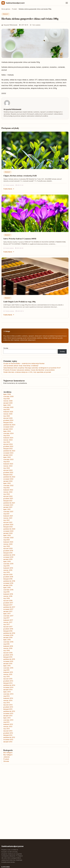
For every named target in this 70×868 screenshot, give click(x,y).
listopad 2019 (7, 553)
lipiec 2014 (7, 692)
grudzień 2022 (8, 472)
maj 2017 (6, 618)
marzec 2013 (7, 726)
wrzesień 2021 (8, 505)
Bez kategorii (7, 752)
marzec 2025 (7, 414)
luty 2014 (6, 703)
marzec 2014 (7, 700)
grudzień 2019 (8, 551)
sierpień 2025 (7, 403)
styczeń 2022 (7, 496)
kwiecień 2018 (8, 594)
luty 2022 (6, 494)
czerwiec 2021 (8, 511)
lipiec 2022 (7, 483)
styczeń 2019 (7, 574)
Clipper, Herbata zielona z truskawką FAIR (20, 175)
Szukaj (5, 348)
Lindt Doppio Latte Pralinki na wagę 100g (19, 301)
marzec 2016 (7, 648)
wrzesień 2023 (8, 453)
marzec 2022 (7, 492)
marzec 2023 (7, 466)
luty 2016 (6, 650)
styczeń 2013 (7, 731)
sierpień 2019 (7, 559)
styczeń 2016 (7, 653)
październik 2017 (9, 607)
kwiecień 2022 (8, 490)
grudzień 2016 (8, 629)
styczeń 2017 (7, 627)
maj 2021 (6, 514)
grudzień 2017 (8, 603)
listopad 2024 (8, 422)
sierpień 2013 (7, 716)
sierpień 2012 (7, 742)
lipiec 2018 (7, 587)
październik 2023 (9, 451)
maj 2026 (6, 399)
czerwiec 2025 (8, 407)
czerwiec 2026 (8, 396)
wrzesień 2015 (8, 661)
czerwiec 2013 (8, 720)
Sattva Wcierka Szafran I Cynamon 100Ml (19, 238)
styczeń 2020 (8, 548)
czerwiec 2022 (8, 485)
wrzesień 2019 (8, 557)
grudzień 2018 (8, 577)
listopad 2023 (7, 448)
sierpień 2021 (7, 507)
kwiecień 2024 (8, 438)
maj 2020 (6, 540)
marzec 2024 (8, 440)
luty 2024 (6, 442)
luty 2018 (6, 598)
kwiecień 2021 (8, 516)
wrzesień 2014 (8, 687)
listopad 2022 (7, 475)
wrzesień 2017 (8, 609)
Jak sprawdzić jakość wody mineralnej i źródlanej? (20, 366)
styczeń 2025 (7, 418)
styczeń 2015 (7, 679)
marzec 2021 (7, 518)
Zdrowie (6, 761)
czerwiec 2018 (8, 590)
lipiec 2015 (6, 666)
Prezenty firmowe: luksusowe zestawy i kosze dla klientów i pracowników (29, 370)
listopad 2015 (7, 657)
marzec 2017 (7, 622)
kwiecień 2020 (8, 542)
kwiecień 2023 (8, 464)
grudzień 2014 (8, 681)
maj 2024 (6, 435)
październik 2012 (9, 737)
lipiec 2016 (7, 640)
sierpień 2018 (7, 585)
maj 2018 (6, 592)
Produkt (6, 14)
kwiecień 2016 (8, 646)
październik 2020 (9, 529)
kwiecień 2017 (8, 620)
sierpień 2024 (8, 429)
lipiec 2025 (7, 405)
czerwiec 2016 (8, 642)
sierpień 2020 (8, 533)
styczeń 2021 (7, 522)
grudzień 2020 (8, 524)
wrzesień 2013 (8, 713)
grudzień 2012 (8, 733)
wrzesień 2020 (8, 531)
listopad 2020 (8, 527)
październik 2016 (9, 633)
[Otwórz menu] (67, 3)
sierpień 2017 (7, 611)
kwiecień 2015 (8, 672)
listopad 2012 (7, 735)
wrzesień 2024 (8, 427)
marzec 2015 (7, 674)
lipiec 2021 (6, 509)
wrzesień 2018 (8, 583)
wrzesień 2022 (8, 479)
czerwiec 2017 (8, 616)
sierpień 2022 (7, 481)
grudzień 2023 (8, 446)
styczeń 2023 (7, 470)
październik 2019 (9, 555)
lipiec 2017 (7, 613)
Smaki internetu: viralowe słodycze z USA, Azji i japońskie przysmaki (27, 372)
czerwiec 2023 (8, 459)
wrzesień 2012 (8, 739)
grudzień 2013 (8, 707)
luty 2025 (6, 416)
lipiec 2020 (7, 535)
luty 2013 (6, 729)
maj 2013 (6, 722)
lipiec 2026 (7, 394)
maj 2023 (6, 461)
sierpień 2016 (7, 637)
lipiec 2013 (6, 718)
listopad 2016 (7, 631)
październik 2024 (9, 425)
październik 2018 (9, 581)
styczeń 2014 (7, 705)
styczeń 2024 (8, 444)
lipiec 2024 (7, 431)
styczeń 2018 (7, 600)
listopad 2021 (7, 501)
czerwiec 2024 (8, 433)
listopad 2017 (7, 605)
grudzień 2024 (8, 420)
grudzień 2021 (8, 498)
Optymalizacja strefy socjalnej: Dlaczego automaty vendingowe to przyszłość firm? (32, 368)
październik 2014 (9, 685)
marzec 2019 (7, 570)
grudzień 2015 (8, 655)
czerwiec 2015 (8, 668)
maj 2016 (6, 644)
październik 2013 (9, 711)
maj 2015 (6, 670)
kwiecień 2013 (8, 724)
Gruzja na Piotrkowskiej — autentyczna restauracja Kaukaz (23, 363)
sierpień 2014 (7, 689)
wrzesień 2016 (8, 635)
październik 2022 (9, 477)
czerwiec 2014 (8, 694)
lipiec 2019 (7, 561)
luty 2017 (6, 624)
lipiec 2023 (7, 457)
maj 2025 (6, 409)
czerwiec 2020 (8, 537)
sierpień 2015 (7, 663)
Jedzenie (6, 757)
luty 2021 (6, 520)
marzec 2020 (7, 544)
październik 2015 (9, 659)
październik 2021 (9, 503)
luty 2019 (6, 572)
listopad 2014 (7, 683)
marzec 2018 (7, 596)
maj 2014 (6, 696)
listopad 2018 (7, 579)
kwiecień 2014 (8, 698)
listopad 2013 (7, 709)
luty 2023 (6, 468)
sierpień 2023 (7, 455)
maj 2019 (6, 566)
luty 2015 (6, 676)
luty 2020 (6, 546)
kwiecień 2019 (8, 568)
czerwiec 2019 (8, 564)
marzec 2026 (7, 401)
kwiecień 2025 (8, 412)
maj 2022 (6, 488)
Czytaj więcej (7, 189)
